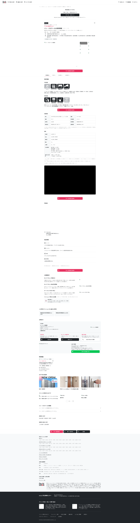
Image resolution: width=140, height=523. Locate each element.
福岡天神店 (46, 473)
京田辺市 (59, 6)
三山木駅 (54, 418)
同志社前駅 (41, 418)
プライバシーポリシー (43, 516)
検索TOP (40, 438)
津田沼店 (81, 465)
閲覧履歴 (129, 2)
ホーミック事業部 (64, 469)
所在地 (53, 75)
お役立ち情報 (41, 478)
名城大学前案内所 (55, 467)
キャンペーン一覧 (42, 480)
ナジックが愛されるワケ (44, 514)
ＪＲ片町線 (41, 424)
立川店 (77, 465)
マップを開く (63, 34)
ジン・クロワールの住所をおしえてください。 (48, 411)
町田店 (74, 465)
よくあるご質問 (78, 514)
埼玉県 (57, 439)
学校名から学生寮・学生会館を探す (45, 454)
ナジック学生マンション (43, 6)
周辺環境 (59, 75)
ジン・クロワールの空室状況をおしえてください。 (49, 408)
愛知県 (60, 439)
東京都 (47, 439)
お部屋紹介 (67, 75)
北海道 (40, 439)
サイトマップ (53, 516)
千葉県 (54, 439)
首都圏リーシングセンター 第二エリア (51, 465)
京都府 (55, 6)
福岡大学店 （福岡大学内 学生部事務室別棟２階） (57, 473)
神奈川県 (50, 439)
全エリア (50, 6)
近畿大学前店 (57, 471)
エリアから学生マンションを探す (45, 445)
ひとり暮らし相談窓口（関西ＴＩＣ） (82, 469)
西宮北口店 (62, 471)
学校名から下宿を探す (43, 456)
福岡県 (76, 439)
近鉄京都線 (46, 424)
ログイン (135, 2)
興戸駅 (50, 418)
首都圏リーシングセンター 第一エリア (65, 465)
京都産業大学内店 (47, 469)
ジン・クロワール (42, 361)
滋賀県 (63, 439)
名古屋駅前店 (46, 467)
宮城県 (43, 439)
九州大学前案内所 (70, 473)
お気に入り (122, 2)
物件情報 (47, 75)
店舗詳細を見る (42, 330)
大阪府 (73, 439)
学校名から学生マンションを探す (45, 449)
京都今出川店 (53, 469)
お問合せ (85, 514)
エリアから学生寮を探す (43, 452)
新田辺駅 (46, 418)
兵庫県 (70, 439)
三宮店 (66, 471)
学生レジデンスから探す (43, 458)
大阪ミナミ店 (51, 471)
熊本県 (80, 439)
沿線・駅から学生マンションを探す (45, 441)
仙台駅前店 (46, 463)
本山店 (50, 467)
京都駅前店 (58, 469)
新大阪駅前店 (46, 471)
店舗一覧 (70, 514)
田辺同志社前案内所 (71, 469)
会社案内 (60, 516)
